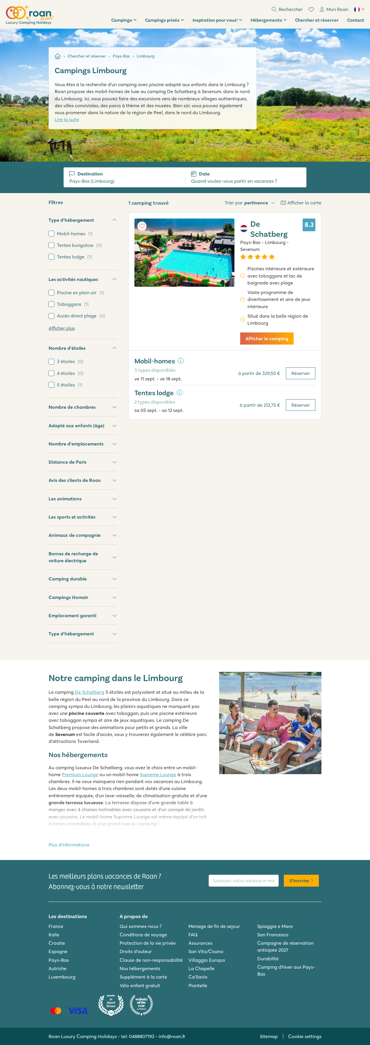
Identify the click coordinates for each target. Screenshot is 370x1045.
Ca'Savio (198, 977)
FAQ (193, 934)
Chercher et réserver (316, 20)
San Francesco (272, 934)
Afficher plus (62, 328)
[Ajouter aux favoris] (142, 226)
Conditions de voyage (143, 934)
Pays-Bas (59, 960)
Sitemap (269, 1036)
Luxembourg (62, 977)
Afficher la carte (304, 203)
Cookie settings (304, 1036)
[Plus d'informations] (181, 361)
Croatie (57, 943)
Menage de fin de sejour (214, 926)
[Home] (58, 56)
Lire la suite (67, 119)
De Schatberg (89, 692)
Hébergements (266, 20)
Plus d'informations (69, 845)
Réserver (300, 373)
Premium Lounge (80, 774)
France (56, 926)
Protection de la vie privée (148, 943)
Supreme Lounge (158, 774)
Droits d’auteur (136, 951)
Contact (355, 20)
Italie (54, 934)
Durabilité (268, 958)
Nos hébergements (140, 968)
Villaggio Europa (206, 960)
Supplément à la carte (143, 977)
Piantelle (197, 985)
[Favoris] (311, 9)
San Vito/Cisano (205, 951)
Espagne (58, 951)
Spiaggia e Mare (275, 926)
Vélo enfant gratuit (140, 985)
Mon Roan (337, 9)
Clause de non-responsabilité (151, 960)
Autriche (57, 968)
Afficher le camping (266, 338)
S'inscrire (299, 880)
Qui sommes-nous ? (141, 926)
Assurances (200, 943)
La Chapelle (201, 968)
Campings (121, 20)
